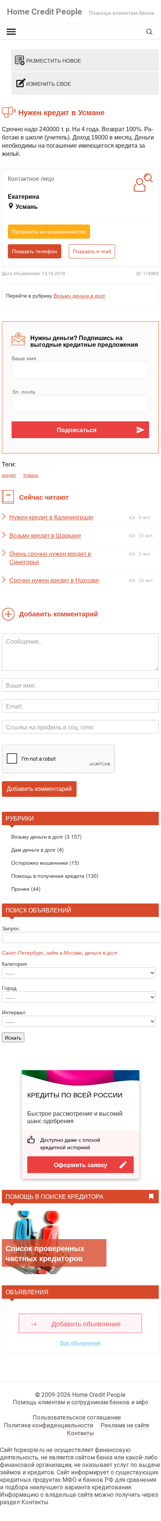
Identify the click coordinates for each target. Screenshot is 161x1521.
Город (9, 988)
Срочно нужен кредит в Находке (54, 580)
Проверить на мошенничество (49, 232)
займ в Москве (64, 952)
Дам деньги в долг (33, 849)
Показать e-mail (92, 251)
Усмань (30, 475)
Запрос (10, 928)
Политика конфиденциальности (48, 1425)
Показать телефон (34, 251)
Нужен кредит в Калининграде (51, 517)
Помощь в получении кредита (47, 875)
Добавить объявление (86, 1323)
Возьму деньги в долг (79, 295)
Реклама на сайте (124, 1425)
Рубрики (20, 818)
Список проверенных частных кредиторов (45, 1252)
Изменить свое (48, 83)
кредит (9, 475)
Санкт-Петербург (22, 952)
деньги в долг (101, 952)
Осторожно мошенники (39, 862)
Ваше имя (24, 358)
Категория (14, 963)
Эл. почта (23, 391)
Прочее (20, 888)
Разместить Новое (53, 60)
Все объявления (80, 1342)
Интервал (13, 1012)
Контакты (80, 1433)
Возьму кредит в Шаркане (45, 535)
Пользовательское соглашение (76, 1417)
